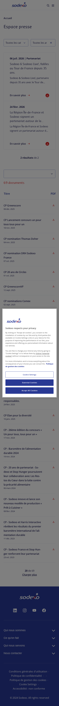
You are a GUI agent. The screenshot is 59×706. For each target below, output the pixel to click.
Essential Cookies (29, 382)
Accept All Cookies (29, 390)
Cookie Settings (29, 374)
